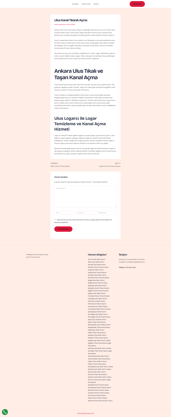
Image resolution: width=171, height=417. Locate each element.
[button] (137, 4)
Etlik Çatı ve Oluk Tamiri (96, 301)
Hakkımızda (86, 4)
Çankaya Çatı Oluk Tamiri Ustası (99, 348)
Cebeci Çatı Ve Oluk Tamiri (97, 361)
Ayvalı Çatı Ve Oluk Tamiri (97, 319)
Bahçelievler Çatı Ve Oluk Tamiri (99, 325)
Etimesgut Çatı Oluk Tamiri (98, 314)
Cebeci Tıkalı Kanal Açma (97, 364)
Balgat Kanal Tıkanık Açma (97, 283)
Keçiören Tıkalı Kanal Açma (98, 338)
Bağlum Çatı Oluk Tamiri (97, 293)
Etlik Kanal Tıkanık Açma (97, 304)
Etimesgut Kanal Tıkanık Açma (99, 317)
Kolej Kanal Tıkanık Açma (97, 272)
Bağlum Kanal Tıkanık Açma (98, 291)
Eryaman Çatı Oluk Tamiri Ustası (99, 377)
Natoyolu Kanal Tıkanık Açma (98, 288)
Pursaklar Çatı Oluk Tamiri (97, 299)
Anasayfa (75, 4)
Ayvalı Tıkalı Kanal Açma (96, 322)
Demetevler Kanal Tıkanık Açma (99, 387)
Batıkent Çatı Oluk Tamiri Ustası (99, 369)
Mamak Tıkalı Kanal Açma (97, 374)
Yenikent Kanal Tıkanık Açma (98, 278)
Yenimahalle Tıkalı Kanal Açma (99, 359)
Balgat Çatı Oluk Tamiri (96, 280)
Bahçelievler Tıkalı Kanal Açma (99, 327)
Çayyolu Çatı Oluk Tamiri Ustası (99, 340)
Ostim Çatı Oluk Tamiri (96, 262)
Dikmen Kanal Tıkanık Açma (98, 267)
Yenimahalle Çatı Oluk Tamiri (98, 356)
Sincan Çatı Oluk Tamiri (96, 259)
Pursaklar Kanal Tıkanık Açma (99, 296)
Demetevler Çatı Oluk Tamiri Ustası (100, 367)
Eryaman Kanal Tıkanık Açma (98, 393)
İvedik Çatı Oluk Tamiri (96, 330)
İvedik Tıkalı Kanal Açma (97, 333)
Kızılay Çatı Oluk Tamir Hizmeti (99, 309)
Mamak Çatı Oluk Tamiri (97, 372)
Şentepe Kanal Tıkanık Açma (98, 385)
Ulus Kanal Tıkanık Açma (97, 395)
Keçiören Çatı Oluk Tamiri (97, 335)
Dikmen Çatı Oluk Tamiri (97, 265)
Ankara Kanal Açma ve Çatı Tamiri (100, 401)
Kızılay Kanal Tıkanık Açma (98, 306)
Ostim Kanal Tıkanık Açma (97, 398)
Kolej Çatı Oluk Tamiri (96, 270)
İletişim (96, 4)
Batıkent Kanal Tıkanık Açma (98, 390)
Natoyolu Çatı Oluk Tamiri (97, 285)
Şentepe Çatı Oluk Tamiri (97, 312)
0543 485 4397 (35, 3)
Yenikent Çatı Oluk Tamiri (97, 275)
